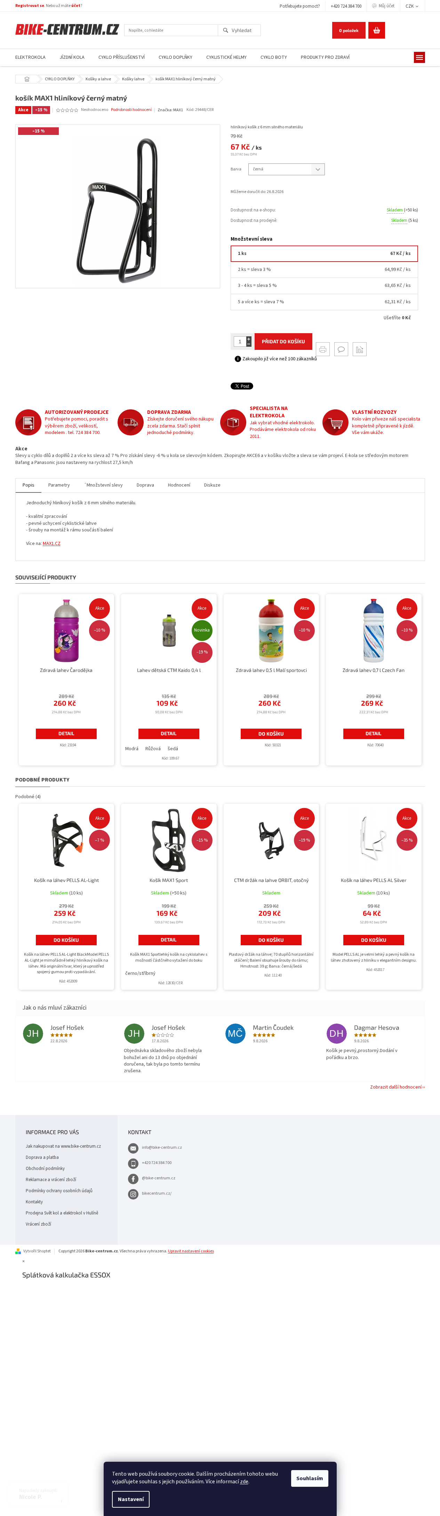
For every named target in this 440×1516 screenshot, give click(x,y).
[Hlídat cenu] (360, 349)
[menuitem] (30, 57)
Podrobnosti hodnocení (131, 110)
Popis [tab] (28, 485)
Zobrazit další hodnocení (396, 1087)
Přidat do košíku (283, 341)
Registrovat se (29, 6)
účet (75, 6)
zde (244, 1481)
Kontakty (34, 1202)
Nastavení (131, 1499)
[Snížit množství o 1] (248, 344)
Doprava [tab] (145, 485)
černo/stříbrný (140, 973)
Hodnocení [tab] (179, 485)
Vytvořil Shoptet (37, 1251)
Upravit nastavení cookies (191, 1251)
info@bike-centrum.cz (162, 1147)
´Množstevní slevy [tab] (103, 485)
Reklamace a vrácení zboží (51, 1180)
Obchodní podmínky (45, 1168)
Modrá (131, 748)
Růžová (153, 748)
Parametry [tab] (59, 485)
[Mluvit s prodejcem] (341, 349)
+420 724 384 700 (346, 6)
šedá (173, 748)
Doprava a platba (42, 1157)
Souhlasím (309, 1478)
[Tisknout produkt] (323, 349)
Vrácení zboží (38, 1224)
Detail (66, 733)
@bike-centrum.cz (158, 1178)
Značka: (170, 110)
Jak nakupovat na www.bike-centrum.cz (63, 1146)
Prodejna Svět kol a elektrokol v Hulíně (62, 1213)
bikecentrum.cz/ (156, 1193)
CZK (410, 6)
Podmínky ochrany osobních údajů (59, 1191)
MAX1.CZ (52, 543)
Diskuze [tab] (212, 485)
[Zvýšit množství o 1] (248, 339)
